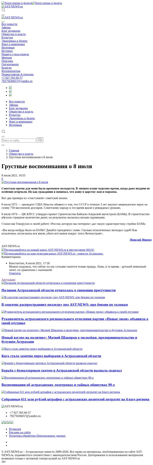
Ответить (15, 273)
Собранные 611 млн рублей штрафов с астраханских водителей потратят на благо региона (75, 399)
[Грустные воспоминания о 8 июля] (24, 182)
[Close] (2, 21)
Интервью (8, 47)
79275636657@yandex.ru (16, 81)
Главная (14, 150)
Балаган (6, 67)
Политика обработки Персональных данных (37, 435)
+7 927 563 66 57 (12, 77)
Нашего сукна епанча (15, 54)
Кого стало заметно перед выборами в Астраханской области (51, 356)
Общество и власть (13, 34)
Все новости (9, 24)
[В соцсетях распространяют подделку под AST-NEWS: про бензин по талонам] (53, 297)
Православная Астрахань (17, 74)
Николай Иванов (141, 239)
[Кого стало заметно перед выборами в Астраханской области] (41, 348)
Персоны (7, 61)
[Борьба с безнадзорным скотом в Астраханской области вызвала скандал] (49, 363)
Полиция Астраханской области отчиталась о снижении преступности (58, 290)
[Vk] (10, 95)
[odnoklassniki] (10, 91)
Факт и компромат (13, 44)
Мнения (6, 57)
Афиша (6, 27)
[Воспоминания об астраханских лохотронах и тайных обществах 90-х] (47, 377)
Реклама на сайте (20, 432)
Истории (7, 50)
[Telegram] (10, 87)
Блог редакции (10, 30)
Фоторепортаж (10, 71)
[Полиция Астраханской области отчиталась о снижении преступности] (48, 283)
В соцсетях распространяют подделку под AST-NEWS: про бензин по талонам (64, 304)
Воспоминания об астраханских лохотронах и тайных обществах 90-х (58, 385)
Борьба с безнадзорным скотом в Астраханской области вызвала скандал (61, 370)
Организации (10, 64)
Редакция (15, 429)
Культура (7, 37)
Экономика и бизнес (14, 40)
